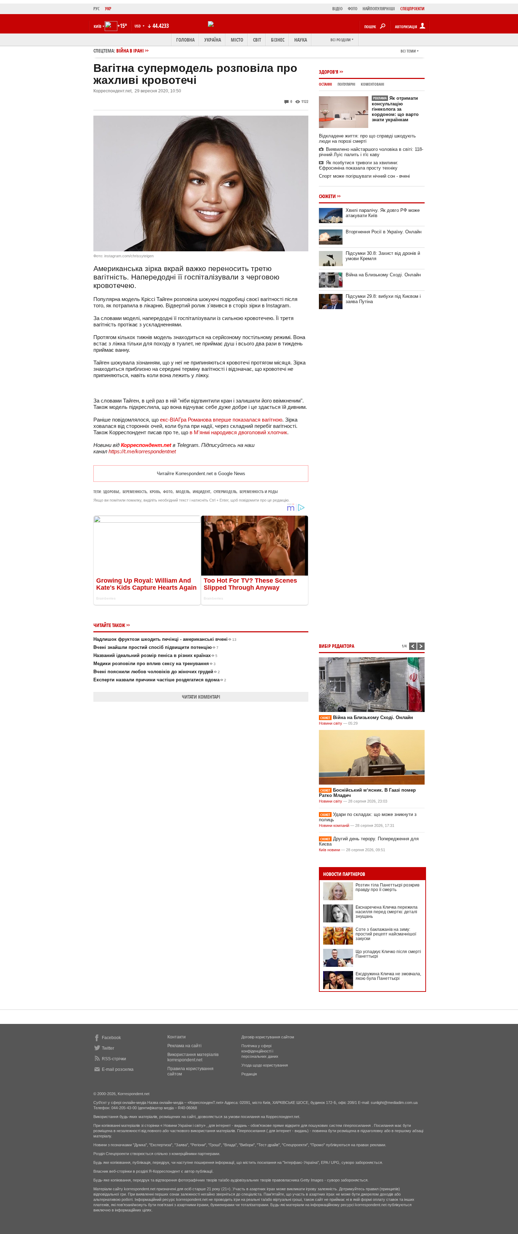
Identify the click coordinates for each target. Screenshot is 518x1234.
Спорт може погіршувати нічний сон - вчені (364, 176)
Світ (257, 39)
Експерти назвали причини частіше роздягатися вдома (159, 679)
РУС (96, 9)
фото (168, 491)
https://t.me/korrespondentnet (142, 451)
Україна (212, 39)
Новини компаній (334, 825)
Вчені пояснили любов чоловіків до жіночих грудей (156, 671)
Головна (185, 39)
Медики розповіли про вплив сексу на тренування (154, 663)
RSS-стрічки (114, 1058)
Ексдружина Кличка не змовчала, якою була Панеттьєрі (388, 976)
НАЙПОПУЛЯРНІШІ (379, 9)
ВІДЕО (337, 9)
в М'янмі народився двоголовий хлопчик (238, 432)
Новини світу (330, 723)
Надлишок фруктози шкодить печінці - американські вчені (164, 639)
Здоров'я (328, 71)
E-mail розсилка (118, 1069)
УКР (108, 9)
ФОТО (352, 9)
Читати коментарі (201, 696)
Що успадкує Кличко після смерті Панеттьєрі (388, 954)
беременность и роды (259, 491)
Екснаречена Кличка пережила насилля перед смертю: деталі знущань (387, 912)
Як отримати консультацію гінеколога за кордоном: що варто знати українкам (395, 109)
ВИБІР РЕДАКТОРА (336, 646)
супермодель (225, 491)
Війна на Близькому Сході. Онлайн (383, 274)
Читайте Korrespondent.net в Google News (201, 473)
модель (183, 491)
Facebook (111, 1037)
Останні (325, 84)
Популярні (346, 84)
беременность (135, 491)
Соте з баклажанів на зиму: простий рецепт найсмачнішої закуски (386, 934)
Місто (237, 39)
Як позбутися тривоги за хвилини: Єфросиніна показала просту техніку (358, 165)
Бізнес (277, 39)
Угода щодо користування (264, 1065)
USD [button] (138, 26)
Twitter (108, 1048)
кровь (155, 491)
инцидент (201, 491)
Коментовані (372, 84)
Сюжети (327, 196)
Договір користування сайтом (267, 1037)
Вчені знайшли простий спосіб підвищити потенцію (155, 647)
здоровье (111, 491)
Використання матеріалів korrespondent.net (192, 1057)
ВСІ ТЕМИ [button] (408, 51)
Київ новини (329, 850)
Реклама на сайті (184, 1045)
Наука (300, 39)
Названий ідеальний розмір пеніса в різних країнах (155, 655)
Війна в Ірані (130, 50)
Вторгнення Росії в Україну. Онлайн (383, 231)
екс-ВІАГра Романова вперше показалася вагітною (221, 420)
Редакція (249, 1074)
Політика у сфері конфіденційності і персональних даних (259, 1051)
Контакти (176, 1037)
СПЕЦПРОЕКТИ (412, 9)
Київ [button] (97, 26)
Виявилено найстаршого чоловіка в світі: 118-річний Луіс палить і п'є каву (371, 152)
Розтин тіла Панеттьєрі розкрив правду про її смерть (387, 887)
